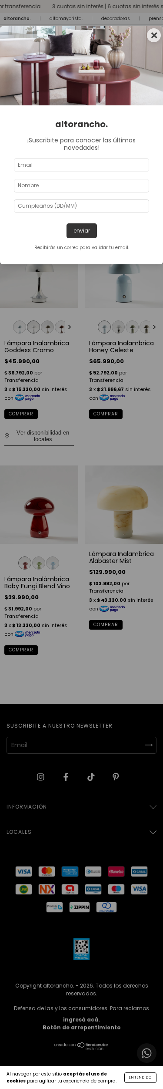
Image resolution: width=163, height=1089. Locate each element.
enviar (81, 230)
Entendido (140, 1077)
